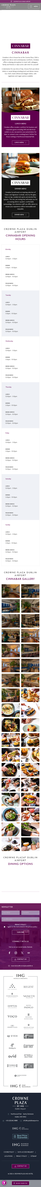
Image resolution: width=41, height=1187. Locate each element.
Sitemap (34, 1156)
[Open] (31, 6)
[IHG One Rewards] (20, 1128)
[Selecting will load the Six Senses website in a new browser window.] (12, 987)
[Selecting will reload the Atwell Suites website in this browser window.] (28, 1056)
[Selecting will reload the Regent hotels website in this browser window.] (29, 987)
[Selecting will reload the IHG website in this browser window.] (20, 976)
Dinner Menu (19, 215)
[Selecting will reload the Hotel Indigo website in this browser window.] (28, 1007)
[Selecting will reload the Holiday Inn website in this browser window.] (12, 1046)
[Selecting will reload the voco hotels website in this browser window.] (12, 1016)
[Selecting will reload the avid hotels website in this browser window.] (12, 1056)
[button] (20, 1)
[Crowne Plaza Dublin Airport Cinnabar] (9, 6)
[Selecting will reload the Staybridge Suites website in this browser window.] (12, 1066)
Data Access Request (26, 1152)
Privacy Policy (21, 1156)
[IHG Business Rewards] (20, 1144)
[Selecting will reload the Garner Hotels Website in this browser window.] (29, 1046)
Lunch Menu (19, 142)
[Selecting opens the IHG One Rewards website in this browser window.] (20, 1086)
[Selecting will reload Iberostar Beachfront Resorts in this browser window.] (29, 1026)
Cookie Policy (9, 1152)
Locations (8, 1156)
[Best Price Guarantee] (20, 1136)
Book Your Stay (21, 1183)
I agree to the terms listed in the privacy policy (22, 927)
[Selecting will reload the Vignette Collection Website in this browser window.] (29, 997)
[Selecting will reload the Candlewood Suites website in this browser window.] (20, 1076)
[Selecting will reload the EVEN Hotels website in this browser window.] (12, 1036)
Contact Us (21, 959)
